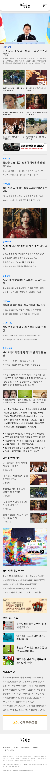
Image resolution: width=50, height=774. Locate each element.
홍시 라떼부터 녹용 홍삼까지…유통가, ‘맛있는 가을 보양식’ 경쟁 (25, 288)
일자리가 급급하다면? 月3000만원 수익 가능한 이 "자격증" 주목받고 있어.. (25, 689)
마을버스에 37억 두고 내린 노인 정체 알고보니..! (25, 440)
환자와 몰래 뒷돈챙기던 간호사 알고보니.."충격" (24, 420)
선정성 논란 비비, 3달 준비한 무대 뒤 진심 (19, 266)
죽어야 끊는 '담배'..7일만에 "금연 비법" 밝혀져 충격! (25, 706)
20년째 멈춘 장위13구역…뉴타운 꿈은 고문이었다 (23, 196)
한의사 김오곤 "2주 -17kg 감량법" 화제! (19, 588)
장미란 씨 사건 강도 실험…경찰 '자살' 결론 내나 (25, 189)
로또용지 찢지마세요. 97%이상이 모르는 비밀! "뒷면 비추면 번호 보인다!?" (25, 374)
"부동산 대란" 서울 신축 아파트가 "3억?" (22, 451)
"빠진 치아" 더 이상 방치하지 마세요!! (18, 385)
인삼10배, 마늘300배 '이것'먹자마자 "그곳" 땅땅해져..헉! (25, 685)
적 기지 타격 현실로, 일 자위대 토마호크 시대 (21, 314)
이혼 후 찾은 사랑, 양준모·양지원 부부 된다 (20, 258)
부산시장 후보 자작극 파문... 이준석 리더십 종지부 (23, 171)
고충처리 (35, 747)
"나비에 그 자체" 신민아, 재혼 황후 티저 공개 (25, 247)
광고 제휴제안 (25, 747)
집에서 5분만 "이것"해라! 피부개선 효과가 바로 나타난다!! (25, 416)
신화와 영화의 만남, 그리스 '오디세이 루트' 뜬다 (22, 310)
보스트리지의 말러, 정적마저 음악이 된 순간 (24, 354)
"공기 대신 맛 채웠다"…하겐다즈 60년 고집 (24, 281)
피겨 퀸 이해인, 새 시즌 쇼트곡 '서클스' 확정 (24, 329)
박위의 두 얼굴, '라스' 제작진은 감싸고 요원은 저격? (23, 254)
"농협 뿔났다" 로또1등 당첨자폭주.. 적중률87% (22, 381)
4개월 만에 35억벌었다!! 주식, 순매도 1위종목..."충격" (26, 433)
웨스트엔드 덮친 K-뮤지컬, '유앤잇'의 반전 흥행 (21, 365)
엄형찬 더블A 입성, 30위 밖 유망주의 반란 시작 (21, 335)
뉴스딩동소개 (6, 747)
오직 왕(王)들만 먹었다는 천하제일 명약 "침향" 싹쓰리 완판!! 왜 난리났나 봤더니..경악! (25, 681)
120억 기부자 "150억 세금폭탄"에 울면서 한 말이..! (24, 710)
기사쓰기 (15, 747)
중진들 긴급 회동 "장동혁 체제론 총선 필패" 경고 (24, 164)
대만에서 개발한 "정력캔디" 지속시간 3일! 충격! (23, 592)
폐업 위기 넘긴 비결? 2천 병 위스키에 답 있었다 (22, 292)
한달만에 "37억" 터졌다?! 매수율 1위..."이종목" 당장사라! (25, 693)
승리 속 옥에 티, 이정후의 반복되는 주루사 (20, 339)
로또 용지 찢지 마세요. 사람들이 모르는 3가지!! (25, 437)
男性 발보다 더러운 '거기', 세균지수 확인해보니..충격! (25, 677)
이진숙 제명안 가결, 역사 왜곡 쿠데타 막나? (20, 175)
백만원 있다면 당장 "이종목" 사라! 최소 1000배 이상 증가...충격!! (25, 413)
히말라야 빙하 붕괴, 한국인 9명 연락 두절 (24, 305)
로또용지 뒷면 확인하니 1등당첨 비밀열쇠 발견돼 (25, 409)
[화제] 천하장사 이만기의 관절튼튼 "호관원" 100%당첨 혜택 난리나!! (25, 423)
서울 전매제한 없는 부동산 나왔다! (20, 444)
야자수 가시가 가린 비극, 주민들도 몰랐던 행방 (21, 200)
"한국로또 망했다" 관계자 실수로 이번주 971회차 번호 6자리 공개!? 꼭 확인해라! (25, 378)
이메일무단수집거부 (8, 750)
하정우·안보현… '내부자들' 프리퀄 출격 (18, 262)
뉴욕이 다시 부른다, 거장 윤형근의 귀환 (18, 361)
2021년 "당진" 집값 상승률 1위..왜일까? (20, 427)
